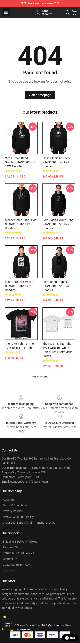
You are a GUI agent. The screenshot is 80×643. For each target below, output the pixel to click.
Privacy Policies (13, 511)
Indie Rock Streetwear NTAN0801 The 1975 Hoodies (19, 286)
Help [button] (72, 637)
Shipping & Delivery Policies (20, 541)
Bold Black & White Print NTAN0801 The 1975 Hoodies (57, 224)
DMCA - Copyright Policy (18, 516)
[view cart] (74, 12)
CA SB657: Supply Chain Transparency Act (29, 522)
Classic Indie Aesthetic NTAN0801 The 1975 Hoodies (56, 162)
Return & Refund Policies (18, 553)
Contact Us (10, 559)
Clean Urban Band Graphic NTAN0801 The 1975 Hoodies (20, 162)
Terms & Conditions (15, 505)
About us (8, 499)
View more (40, 376)
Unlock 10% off (8, 625)
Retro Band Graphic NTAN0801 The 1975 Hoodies (55, 286)
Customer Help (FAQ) (16, 564)
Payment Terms (13, 547)
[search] (67, 12)
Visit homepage (40, 95)
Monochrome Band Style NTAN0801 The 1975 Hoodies (20, 224)
